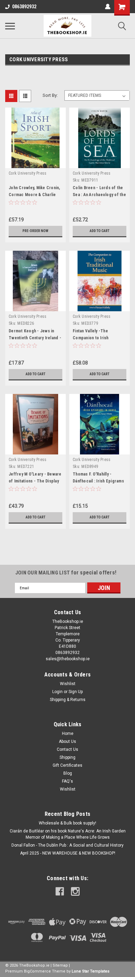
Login (57, 691)
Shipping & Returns (68, 699)
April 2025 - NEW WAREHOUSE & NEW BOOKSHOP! (67, 853)
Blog (67, 773)
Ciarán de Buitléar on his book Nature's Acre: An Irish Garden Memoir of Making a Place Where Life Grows (68, 834)
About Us (67, 741)
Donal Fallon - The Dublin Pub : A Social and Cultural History (67, 845)
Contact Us (67, 749)
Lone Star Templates (90, 971)
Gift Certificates (67, 765)
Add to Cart (99, 231)
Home (67, 733)
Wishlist (67, 683)
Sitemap (60, 965)
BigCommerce (37, 971)
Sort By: (50, 95)
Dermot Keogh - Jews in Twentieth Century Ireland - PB (35, 338)
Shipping (67, 757)
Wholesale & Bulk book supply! (67, 823)
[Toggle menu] (10, 26)
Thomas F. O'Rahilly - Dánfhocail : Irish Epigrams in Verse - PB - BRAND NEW (98, 481)
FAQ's (67, 781)
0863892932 (24, 6)
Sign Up (76, 691)
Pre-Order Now (35, 231)
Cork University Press (27, 173)
